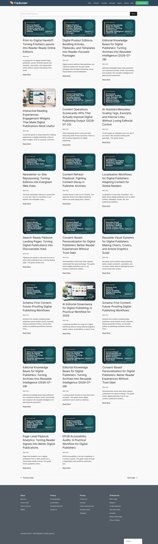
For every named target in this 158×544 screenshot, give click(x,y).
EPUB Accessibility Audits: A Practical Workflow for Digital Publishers (75, 442)
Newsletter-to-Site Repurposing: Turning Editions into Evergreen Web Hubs (37, 180)
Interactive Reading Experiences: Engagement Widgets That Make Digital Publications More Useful (38, 118)
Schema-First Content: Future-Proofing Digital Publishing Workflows (37, 306)
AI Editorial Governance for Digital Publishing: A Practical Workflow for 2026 (77, 310)
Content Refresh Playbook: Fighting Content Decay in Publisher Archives (74, 180)
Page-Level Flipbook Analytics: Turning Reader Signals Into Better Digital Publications (39, 442)
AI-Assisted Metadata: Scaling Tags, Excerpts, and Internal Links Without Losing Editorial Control (117, 117)
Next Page (132, 478)
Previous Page (26, 478)
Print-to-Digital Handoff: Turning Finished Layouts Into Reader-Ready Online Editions (39, 46)
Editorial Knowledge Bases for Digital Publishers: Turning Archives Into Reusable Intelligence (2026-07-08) (77, 377)
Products (96, 3)
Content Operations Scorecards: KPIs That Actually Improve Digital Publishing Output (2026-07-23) (79, 117)
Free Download (142, 3)
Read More (27, 74)
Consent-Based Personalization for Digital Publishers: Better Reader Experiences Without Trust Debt (79, 245)
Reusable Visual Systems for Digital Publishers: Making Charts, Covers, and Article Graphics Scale (118, 245)
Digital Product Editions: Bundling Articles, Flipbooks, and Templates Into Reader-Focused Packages (79, 48)
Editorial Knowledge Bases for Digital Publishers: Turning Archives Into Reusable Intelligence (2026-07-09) (37, 377)
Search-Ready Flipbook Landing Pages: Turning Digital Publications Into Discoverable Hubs (38, 243)
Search (133, 14)
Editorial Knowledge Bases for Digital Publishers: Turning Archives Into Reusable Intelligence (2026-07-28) (116, 50)
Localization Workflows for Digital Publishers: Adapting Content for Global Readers (117, 180)
